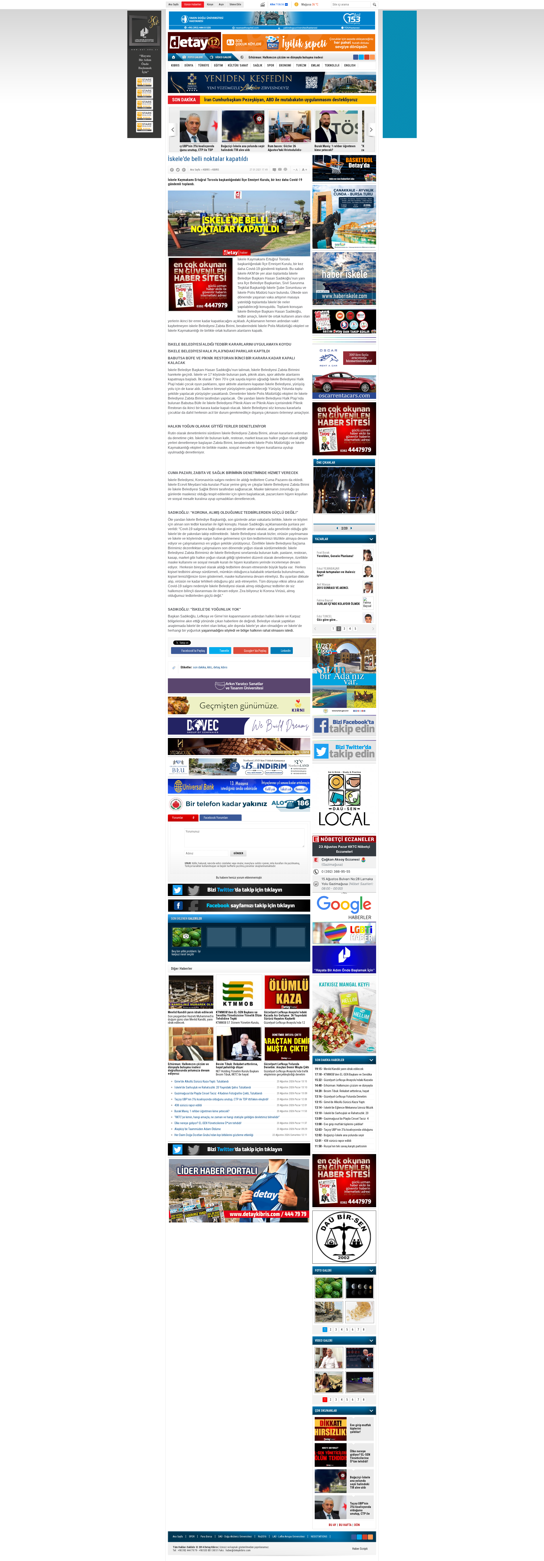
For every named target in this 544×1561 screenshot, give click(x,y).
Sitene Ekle (235, 4)
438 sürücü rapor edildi (188, 1105)
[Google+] (184, 170)
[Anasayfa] (174, 57)
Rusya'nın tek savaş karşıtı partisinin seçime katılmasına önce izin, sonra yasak (341, 1149)
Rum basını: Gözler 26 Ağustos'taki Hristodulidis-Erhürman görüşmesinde (244, 148)
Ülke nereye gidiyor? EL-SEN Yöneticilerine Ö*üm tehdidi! (207, 1123)
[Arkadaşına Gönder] (280, 170)
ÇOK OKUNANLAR (326, 1410)
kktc (209, 667)
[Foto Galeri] (193, 57)
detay (216, 667)
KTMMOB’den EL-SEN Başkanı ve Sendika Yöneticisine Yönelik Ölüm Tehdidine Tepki (343, 1077)
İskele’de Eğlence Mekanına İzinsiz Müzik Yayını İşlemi (344, 1110)
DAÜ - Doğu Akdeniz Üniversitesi (235, 1536)
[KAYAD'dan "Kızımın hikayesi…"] (328, 1382)
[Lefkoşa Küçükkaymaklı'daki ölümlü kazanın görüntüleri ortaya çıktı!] (359, 1382)
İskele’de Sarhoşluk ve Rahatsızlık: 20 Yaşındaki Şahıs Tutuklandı (212, 1087)
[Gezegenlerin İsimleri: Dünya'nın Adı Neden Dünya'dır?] (359, 1288)
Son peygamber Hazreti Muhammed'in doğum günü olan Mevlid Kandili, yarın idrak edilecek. (191, 1017)
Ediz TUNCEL (327, 598)
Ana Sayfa (173, 4)
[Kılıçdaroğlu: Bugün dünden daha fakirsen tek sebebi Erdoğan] (328, 1358)
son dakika (199, 667)
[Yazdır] (286, 170)
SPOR (191, 1536)
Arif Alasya (333, 566)
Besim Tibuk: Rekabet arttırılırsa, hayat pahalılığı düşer (342, 1093)
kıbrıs (224, 667)
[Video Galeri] (221, 57)
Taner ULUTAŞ (335, 616)
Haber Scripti (360, 1548)
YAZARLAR (321, 539)
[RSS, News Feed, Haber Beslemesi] (372, 57)
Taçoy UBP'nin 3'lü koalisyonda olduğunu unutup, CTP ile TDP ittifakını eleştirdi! (221, 1099)
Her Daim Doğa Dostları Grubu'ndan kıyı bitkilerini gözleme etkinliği (213, 1135)
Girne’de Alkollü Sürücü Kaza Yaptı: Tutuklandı (279, 57)
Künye (210, 4)
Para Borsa (206, 1536)
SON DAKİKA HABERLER (329, 1060)
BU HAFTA (345, 1525)
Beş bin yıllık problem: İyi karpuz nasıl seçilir (186, 953)
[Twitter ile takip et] (361, 57)
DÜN (357, 1525)
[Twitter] (178, 170)
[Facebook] (172, 170)
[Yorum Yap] (274, 170)
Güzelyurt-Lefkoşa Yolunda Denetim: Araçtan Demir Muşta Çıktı (341, 1099)
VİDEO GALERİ (323, 1340)
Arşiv (221, 4)
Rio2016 (262, 1536)
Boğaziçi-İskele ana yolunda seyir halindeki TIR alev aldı (201, 148)
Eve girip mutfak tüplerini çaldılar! (339, 1124)
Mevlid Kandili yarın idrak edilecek (339, 1069)
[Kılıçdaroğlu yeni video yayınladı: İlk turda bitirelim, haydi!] (359, 1358)
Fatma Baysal (338, 582)
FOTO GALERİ (323, 1270)
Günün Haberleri (192, 4)
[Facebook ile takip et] (355, 57)
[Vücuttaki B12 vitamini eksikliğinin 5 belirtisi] (359, 1312)
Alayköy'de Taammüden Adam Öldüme (197, 1129)
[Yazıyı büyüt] (304, 170)
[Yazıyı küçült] (295, 170)
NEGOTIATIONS (319, 1536)
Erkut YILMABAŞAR (336, 553)
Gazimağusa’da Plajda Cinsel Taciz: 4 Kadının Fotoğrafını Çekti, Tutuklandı (218, 1093)
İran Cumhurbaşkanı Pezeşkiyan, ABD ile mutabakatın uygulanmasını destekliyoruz (281, 99)
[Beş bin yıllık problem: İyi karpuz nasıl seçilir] (328, 1288)
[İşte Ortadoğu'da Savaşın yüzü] (328, 1312)
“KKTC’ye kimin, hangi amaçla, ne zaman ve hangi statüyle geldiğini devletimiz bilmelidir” (342, 148)
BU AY (332, 1525)
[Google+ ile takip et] (366, 57)
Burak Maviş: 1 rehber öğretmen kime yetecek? (293, 148)
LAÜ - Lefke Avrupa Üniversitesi (288, 1536)
